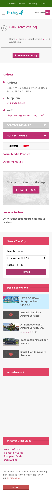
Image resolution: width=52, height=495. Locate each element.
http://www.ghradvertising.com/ (25, 115)
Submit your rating (27, 55)
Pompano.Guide (13, 456)
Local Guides (11, 4)
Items (21, 38)
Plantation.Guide (13, 452)
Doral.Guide (10, 459)
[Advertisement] (26, 405)
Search (11, 251)
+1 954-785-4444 (16, 103)
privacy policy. (14, 477)
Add (48, 12)
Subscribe (42, 4)
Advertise (21, 4)
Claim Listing (32, 4)
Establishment (35, 38)
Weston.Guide (12, 449)
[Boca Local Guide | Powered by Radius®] (15, 12)
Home (12, 38)
